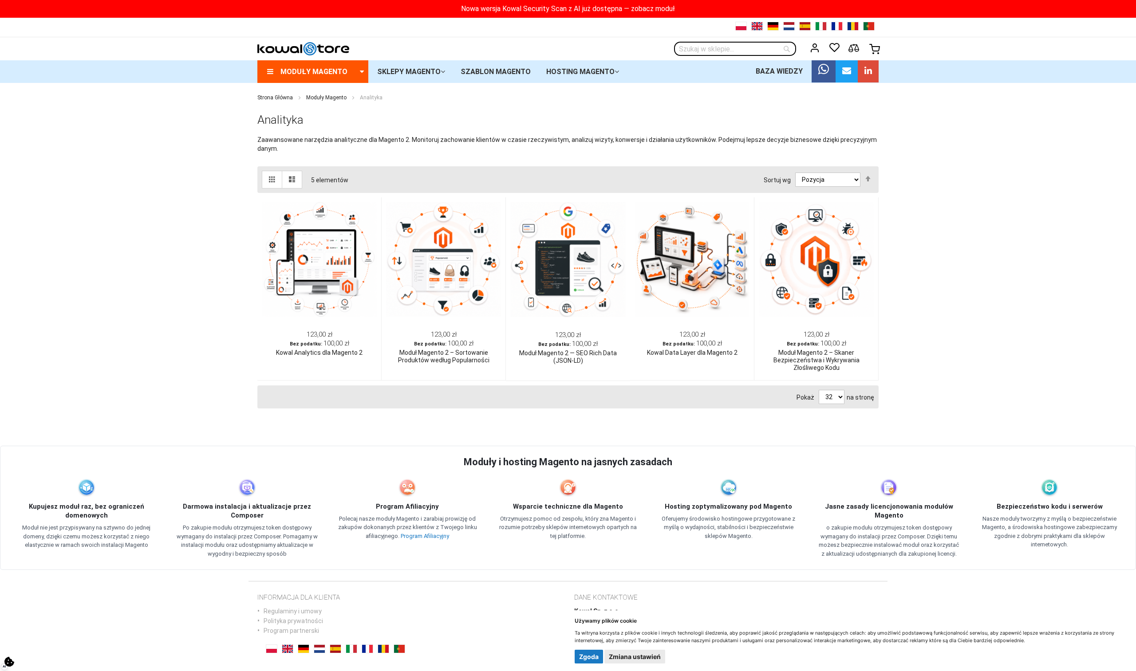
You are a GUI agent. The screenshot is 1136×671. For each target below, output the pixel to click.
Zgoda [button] (589, 656)
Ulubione (834, 48)
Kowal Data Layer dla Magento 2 (692, 352)
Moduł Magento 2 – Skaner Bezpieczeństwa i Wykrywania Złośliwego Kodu (816, 360)
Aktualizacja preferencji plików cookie (9, 662)
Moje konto (814, 48)
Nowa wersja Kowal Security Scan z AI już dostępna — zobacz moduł (568, 8)
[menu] (568, 71)
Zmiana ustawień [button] (635, 656)
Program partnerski (291, 630)
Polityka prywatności (293, 620)
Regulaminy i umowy (293, 611)
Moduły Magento (326, 97)
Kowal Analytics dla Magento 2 (319, 352)
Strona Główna (275, 97)
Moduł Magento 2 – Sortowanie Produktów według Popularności (443, 356)
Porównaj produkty (853, 48)
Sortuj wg (777, 179)
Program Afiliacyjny (425, 536)
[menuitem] (312, 71)
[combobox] (735, 49)
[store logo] (303, 48)
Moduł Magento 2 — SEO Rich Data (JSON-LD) (568, 356)
